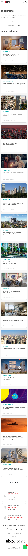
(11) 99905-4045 (13, 494)
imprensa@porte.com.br (15, 517)
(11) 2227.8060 (12, 507)
